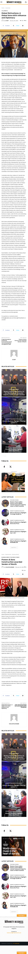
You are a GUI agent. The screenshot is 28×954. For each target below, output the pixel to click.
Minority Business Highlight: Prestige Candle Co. (14, 421)
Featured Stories (14, 389)
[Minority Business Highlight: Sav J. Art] (5, 531)
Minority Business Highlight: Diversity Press (14, 449)
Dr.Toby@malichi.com (6, 318)
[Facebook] (4, 467)
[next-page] (5, 456)
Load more (13, 547)
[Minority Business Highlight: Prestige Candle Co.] (14, 411)
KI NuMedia (16, 943)
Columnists (7, 8)
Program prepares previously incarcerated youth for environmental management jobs (7, 342)
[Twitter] (10, 467)
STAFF (7, 20)
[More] (22, 25)
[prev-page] (3, 456)
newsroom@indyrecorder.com (14, 932)
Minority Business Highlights (13, 419)
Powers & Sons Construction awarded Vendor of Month (20, 340)
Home (3, 8)
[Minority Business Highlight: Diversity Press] (14, 439)
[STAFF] (3, 21)
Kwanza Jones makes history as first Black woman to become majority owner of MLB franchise (14, 393)
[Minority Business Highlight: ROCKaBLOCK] (5, 541)
